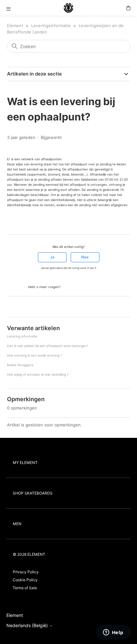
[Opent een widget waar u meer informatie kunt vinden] (113, 633)
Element (15, 25)
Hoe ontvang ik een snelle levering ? (34, 355)
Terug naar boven (26, 307)
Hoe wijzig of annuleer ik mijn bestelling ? (37, 374)
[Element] (68, 8)
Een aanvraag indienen (85, 286)
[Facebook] (10, 223)
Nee (85, 257)
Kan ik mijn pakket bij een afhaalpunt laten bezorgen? (47, 346)
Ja (52, 257)
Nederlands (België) (27, 625)
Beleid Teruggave (20, 365)
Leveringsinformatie (51, 25)
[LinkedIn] (28, 223)
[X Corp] (19, 223)
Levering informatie (22, 336)
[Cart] (128, 8)
